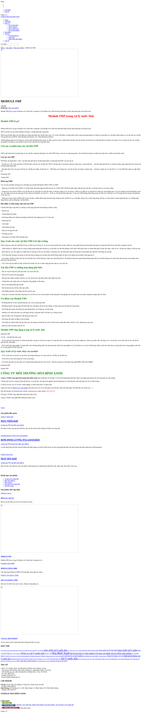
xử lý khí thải (38, 659)
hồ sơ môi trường (49, 705)
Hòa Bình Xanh (61, 653)
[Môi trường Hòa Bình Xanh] (10, 16)
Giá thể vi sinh (9, 486)
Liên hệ (7, 11)
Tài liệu (7, 34)
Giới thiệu (8, 10)
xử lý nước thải (26, 705)
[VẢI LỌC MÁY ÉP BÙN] (39, 634)
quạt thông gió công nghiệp (90, 656)
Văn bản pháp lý (14, 35)
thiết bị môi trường (37, 705)
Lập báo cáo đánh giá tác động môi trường (113, 653)
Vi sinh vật (31, 659)
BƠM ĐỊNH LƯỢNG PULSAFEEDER (20, 440)
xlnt (12, 425)
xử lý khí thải (59, 705)
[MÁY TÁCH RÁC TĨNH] (9, 575)
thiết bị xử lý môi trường (20, 388)
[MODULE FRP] (39, 552)
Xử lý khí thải (13, 27)
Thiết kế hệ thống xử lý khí (115, 656)
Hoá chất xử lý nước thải (12, 484)
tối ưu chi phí (24, 659)
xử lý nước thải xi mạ (41, 661)
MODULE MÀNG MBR (9, 568)
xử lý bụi (44, 659)
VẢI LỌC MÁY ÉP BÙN (9, 638)
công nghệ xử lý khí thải (107, 650)
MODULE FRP (6, 556)
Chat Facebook (9, 705)
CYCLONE (40, 650)
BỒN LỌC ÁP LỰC (7, 498)
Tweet (3, 408)
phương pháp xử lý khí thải (38, 656)
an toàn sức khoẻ (14, 650)
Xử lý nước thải (13, 25)
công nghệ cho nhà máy (73, 650)
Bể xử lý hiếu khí (32, 650)
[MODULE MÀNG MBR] (7, 563)
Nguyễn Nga (14, 444)
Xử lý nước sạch (14, 28)
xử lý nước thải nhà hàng (124, 659)
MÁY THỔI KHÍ (9, 421)
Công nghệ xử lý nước (127, 650)
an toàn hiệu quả (5, 650)
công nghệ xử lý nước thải (55, 650)
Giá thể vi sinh (48, 653)
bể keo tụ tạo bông (23, 650)
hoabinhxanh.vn (33, 391)
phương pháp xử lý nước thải (53, 656)
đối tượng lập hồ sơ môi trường (58, 661)
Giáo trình (12, 37)
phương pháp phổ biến (16, 656)
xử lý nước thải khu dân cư (99, 659)
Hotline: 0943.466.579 (10, 707)
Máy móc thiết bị (14, 108)
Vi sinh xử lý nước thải (12, 479)
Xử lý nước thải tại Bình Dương (26, 661)
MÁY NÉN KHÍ (9, 458)
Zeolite (48, 661)
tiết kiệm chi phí (15, 659)
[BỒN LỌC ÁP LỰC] (6, 493)
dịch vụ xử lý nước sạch (15, 653)
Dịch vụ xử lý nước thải (32, 653)
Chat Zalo (7, 703)
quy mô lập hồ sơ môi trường (72, 656)
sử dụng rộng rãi (102, 656)
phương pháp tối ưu (26, 656)
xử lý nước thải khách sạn (112, 659)
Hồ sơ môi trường (14, 30)
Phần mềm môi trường (15, 39)
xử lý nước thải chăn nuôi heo (85, 659)
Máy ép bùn (8, 482)
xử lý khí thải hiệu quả (53, 659)
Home (6, 20)
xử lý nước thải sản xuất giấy (9, 661)
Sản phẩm (8, 32)
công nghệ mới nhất (92, 650)
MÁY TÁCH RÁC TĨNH (9, 580)
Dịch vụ (7, 23)
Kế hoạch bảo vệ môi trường (82, 653)
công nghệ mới (83, 650)
